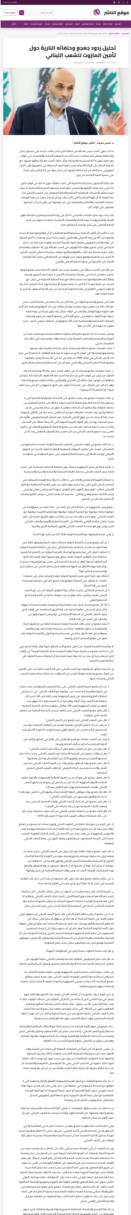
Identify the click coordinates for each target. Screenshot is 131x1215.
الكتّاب (13, 23)
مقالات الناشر (107, 23)
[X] (122, 2)
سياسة (97, 23)
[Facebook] (126, 2)
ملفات (25, 23)
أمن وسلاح (68, 23)
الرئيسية (117, 23)
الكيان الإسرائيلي (87, 23)
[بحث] (21, 12)
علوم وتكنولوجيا (36, 23)
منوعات (47, 23)
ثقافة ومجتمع (57, 23)
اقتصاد (76, 23)
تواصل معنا (9, 13)
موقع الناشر (115, 12)
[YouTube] (113, 2)
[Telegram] (118, 2)
